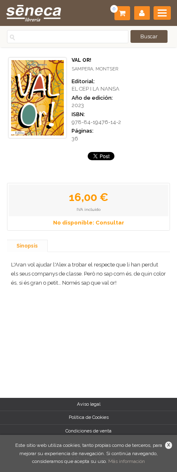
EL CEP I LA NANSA (95, 89)
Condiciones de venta (88, 431)
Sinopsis (27, 246)
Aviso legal (88, 404)
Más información (126, 461)
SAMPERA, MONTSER (95, 69)
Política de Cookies (89, 417)
